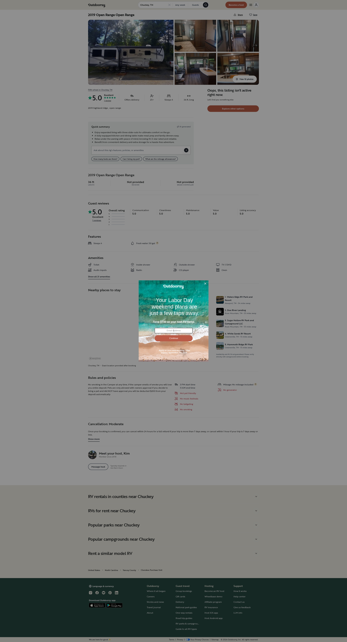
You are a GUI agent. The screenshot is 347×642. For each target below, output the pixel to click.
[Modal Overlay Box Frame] (173, 321)
